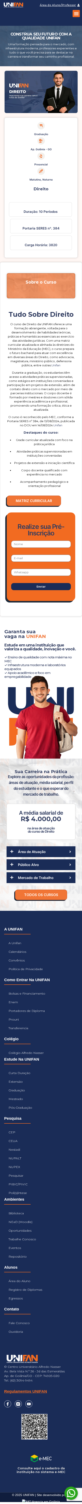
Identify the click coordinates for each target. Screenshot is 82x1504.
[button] (76, 13)
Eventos (15, 1248)
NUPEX (14, 1167)
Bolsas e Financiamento (27, 993)
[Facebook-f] (7, 1403)
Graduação (17, 1090)
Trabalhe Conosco (22, 1239)
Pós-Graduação (20, 1108)
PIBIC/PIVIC (18, 1184)
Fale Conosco (19, 1323)
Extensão (16, 1082)
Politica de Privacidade (26, 969)
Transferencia (18, 1028)
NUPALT (15, 1158)
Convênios (17, 960)
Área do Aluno (19, 1281)
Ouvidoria (16, 1332)
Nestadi (14, 1150)
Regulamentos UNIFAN (25, 1391)
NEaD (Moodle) (20, 1222)
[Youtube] (28, 1403)
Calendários (17, 952)
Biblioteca (16, 1213)
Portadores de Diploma (27, 1011)
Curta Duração (19, 1073)
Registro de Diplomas (25, 1290)
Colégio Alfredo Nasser (26, 1053)
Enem (13, 1002)
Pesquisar (16, 1176)
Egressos (16, 1298)
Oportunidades (20, 1231)
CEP (12, 1132)
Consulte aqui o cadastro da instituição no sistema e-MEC (41, 1470)
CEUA (13, 1141)
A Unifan (15, 943)
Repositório (18, 1256)
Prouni (14, 1019)
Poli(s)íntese (18, 1193)
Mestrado (16, 1099)
